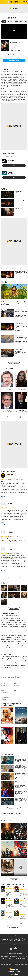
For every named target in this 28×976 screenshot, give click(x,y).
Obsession (8, 898)
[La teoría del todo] (21, 715)
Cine (6, 13)
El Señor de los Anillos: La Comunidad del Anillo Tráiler (7, 875)
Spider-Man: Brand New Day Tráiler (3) (21, 856)
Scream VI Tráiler (20, 838)
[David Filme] (3, 475)
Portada (2, 13)
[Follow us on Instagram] (16, 939)
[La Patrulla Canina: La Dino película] (16, 913)
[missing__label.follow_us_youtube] (4, 939)
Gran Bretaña (16, 679)
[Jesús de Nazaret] (7, 715)
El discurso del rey (21, 744)
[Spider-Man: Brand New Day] (16, 889)
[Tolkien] (5, 45)
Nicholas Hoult (17, 48)
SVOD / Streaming (6, 156)
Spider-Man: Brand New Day (23, 887)
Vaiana (7, 910)
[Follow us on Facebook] (8, 939)
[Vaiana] (3, 913)
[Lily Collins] (21, 378)
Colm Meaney (17, 50)
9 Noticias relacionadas (14, 363)
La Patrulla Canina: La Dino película (23, 912)
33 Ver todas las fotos (14, 608)
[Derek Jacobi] (21, 400)
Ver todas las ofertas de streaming (14, 184)
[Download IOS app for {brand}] (12, 948)
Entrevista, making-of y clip (11, 269)
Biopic (15, 42)
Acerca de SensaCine (6, 963)
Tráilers (4, 189)
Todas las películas (11, 13)
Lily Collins (21, 388)
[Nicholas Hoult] (7, 378)
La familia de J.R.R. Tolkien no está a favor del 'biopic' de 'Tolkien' (20, 352)
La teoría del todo (21, 725)
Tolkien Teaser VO (19, 191)
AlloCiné (3, 956)
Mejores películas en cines (14, 927)
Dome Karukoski (19, 44)
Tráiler (7, 897)
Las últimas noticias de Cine (14, 808)
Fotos (3, 583)
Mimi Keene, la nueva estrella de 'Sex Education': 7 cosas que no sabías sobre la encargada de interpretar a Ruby (13, 303)
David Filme (10, 474)
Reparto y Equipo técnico (14, 416)
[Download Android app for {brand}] (16, 948)
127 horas (7, 744)
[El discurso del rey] (21, 735)
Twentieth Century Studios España (19, 681)
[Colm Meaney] (7, 400)
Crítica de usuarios (8, 471)
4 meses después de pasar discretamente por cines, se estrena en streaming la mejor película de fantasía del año (21, 776)
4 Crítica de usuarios (14, 578)
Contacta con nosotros (15, 963)
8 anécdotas (16, 687)
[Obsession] (3, 901)
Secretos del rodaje (14, 672)
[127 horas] (7, 735)
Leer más (3, 496)
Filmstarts (11, 956)
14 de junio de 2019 (14, 41)
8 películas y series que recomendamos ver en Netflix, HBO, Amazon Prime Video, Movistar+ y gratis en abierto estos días (21, 314)
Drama (18, 42)
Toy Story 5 (22, 898)
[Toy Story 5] (16, 901)
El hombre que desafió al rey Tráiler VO (21, 875)
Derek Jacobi (21, 410)
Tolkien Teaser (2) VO (20, 200)
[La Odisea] (3, 889)
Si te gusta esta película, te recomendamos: (11, 704)
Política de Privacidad (8, 964)
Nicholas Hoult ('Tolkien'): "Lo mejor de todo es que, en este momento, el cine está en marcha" (21, 328)
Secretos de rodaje (8, 613)
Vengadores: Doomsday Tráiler (7, 838)
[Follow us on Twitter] (12, 939)
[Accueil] (13, 2)
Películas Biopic (18, 13)
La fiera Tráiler (7, 856)
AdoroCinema (5, 958)
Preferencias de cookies (14, 966)
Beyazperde (21, 956)
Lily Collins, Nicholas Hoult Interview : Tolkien (21, 272)
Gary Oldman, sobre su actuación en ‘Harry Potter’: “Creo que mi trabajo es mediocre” (21, 800)
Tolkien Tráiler (18, 208)
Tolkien (5, 815)
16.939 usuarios (10, 476)
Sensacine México (18, 958)
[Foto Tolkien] (4, 588)
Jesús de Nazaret (7, 725)
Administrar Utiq (16, 964)
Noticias (4, 282)
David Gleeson (16, 45)
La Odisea (8, 886)
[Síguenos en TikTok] (20, 939)
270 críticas (15, 476)
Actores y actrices (8, 368)
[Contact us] (24, 939)
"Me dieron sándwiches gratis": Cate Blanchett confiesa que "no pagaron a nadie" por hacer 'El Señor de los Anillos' (21, 767)
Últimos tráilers (14, 879)
